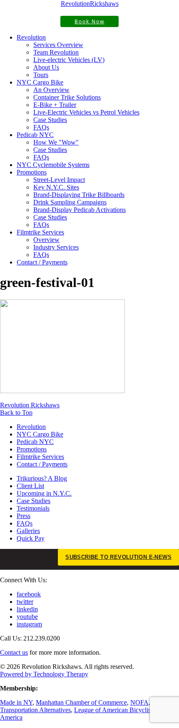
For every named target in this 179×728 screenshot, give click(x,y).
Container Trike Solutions (67, 97)
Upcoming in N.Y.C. (44, 493)
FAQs (41, 127)
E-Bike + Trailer (54, 104)
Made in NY (16, 702)
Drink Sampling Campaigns (70, 202)
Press (23, 515)
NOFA (139, 702)
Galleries (28, 530)
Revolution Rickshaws (30, 405)
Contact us (14, 652)
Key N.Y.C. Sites (56, 187)
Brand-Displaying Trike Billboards (78, 194)
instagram (29, 624)
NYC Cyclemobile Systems (53, 164)
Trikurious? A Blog (42, 478)
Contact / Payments (42, 262)
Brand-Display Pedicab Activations (79, 209)
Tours (40, 74)
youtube (27, 616)
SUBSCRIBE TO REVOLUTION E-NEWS (118, 557)
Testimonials (33, 508)
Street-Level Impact (59, 179)
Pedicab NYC (35, 134)
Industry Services (56, 247)
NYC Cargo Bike (40, 82)
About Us (46, 67)
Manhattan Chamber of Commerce (81, 702)
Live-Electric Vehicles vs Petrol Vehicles (86, 112)
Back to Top (16, 412)
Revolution (31, 37)
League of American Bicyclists (114, 709)
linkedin (27, 609)
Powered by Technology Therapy (44, 674)
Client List (30, 485)
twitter (25, 601)
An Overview (51, 89)
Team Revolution (56, 52)
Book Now (89, 21)
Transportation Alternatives (35, 709)
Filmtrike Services (40, 232)
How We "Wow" (56, 142)
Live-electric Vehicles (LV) (68, 59)
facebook (29, 594)
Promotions (32, 172)
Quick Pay (31, 538)
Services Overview (58, 44)
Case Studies (50, 119)
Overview (46, 239)
